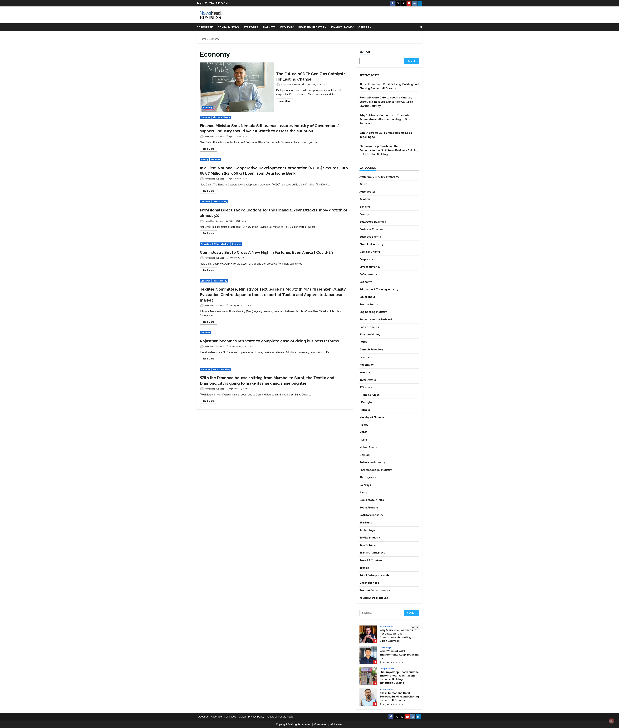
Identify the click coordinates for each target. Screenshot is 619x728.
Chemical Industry (371, 244)
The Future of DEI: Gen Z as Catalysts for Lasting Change (237, 87)
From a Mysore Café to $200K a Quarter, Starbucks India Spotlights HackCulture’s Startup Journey (386, 101)
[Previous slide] (413, 627)
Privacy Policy (256, 716)
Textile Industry (219, 281)
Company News (228, 27)
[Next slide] (417, 627)
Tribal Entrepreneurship (375, 575)
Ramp (363, 492)
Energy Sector (368, 304)
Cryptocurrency (369, 266)
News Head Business (290, 84)
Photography (368, 477)
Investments (367, 379)
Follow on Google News (279, 716)
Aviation (364, 199)
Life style (365, 402)
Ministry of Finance (221, 117)
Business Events (370, 236)
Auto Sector (367, 191)
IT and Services (369, 394)
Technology (367, 530)
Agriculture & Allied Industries (215, 244)
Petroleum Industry (372, 462)
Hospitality (366, 364)
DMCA (242, 716)
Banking (204, 160)
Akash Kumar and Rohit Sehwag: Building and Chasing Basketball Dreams (368, 697)
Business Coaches (371, 229)
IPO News (365, 387)
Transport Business (372, 552)
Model (363, 424)
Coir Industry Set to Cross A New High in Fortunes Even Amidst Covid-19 (266, 252)
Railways (365, 485)
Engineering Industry (373, 311)
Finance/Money (342, 27)
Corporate (205, 27)
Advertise (216, 716)
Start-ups (251, 27)
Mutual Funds (368, 447)
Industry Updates (311, 27)
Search (364, 51)
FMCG (363, 342)
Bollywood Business (372, 221)
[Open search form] (421, 27)
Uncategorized (369, 582)
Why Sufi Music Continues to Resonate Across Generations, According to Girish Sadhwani (385, 119)
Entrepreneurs (369, 327)
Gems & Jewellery (221, 369)
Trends (364, 567)
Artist (363, 184)
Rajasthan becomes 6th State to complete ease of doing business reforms (269, 341)
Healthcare (366, 357)
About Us (203, 716)
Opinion (364, 454)
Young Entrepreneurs (373, 597)
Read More (286, 102)
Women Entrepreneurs (374, 590)
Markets (269, 27)
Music (363, 439)
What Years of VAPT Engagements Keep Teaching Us (368, 655)
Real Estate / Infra (371, 500)
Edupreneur (367, 296)
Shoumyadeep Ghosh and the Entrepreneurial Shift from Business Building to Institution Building (388, 150)
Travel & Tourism (370, 560)
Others (363, 27)
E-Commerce (368, 274)
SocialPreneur (368, 507)
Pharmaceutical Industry (375, 470)
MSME (363, 432)
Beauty (364, 214)
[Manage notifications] (611, 720)
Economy (287, 27)
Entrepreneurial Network (376, 319)
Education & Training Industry (378, 289)
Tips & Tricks (367, 545)
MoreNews (320, 724)
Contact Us (230, 716)
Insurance (366, 372)
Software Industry (371, 515)
